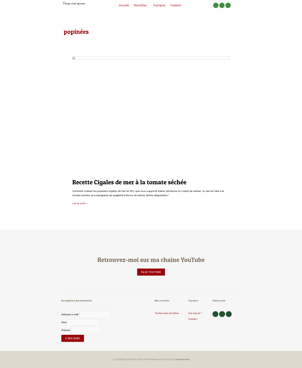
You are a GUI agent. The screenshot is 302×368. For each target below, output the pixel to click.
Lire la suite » (79, 203)
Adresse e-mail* (70, 314)
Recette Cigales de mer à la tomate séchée (129, 182)
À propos (159, 5)
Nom (64, 322)
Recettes (140, 5)
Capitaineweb (181, 359)
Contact (175, 5)
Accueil (124, 5)
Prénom (65, 330)
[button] (141, 5)
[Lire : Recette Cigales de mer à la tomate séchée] (151, 115)
